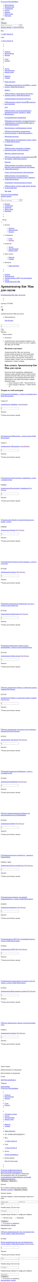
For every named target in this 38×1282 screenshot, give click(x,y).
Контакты (8, 16)
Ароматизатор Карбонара (9, 782)
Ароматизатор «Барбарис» (9, 404)
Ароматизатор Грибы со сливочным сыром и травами (19, 698)
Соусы (7, 280)
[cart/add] (2, 330)
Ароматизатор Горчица (8, 572)
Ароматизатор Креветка (9, 907)
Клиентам (8, 207)
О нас (6, 59)
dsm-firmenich (23, 404)
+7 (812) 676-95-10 (18, 27)
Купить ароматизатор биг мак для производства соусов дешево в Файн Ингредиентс (17, 1243)
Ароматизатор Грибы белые (10, 614)
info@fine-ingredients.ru (8, 1080)
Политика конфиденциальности (11, 1170)
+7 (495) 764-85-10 (7, 34)
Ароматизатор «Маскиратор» (10, 446)
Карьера (7, 12)
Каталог (4, 23)
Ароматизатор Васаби (8, 530)
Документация (9, 70)
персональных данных (8, 1225)
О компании (9, 8)
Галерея (7, 78)
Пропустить (13, 1181)
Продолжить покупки (21, 1189)
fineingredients (5, 1086)
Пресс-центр (9, 14)
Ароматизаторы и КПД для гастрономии (18, 278)
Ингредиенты (9, 5)
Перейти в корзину (7, 1189)
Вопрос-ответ (9, 72)
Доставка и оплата (11, 1114)
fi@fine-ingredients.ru (11, 1154)
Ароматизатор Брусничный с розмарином (15, 488)
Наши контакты (10, 82)
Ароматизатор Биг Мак (12, 281)
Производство (9, 7)
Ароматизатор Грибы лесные (10, 656)
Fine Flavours (9, 320)
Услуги (7, 10)
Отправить (5, 1221)
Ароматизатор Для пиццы (9, 740)
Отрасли (7, 51)
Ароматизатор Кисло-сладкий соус (12, 865)
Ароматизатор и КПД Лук (9, 949)
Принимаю (5, 1181)
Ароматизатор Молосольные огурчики (14, 991)
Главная (7, 274)
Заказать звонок (6, 27)
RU (3, 19)
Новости (7, 76)
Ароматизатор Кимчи (8, 823)
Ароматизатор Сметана (8, 1033)
